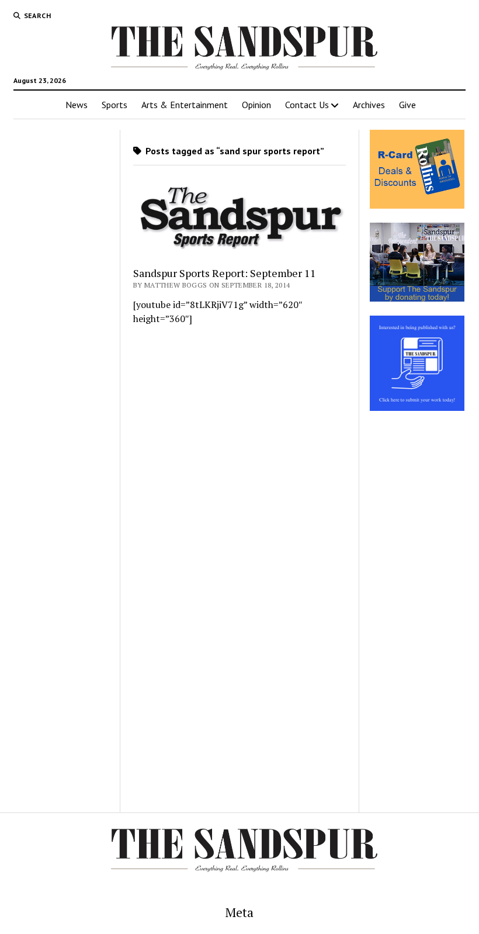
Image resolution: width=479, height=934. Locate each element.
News (76, 104)
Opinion (256, 104)
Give (407, 104)
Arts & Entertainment (184, 104)
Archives (369, 104)
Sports (114, 104)
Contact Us (307, 104)
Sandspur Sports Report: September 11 (224, 273)
